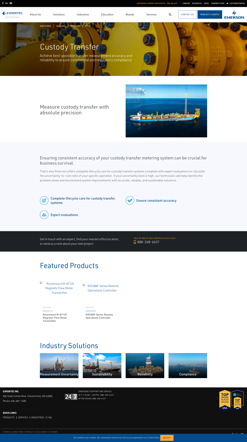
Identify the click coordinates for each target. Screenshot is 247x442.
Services (23, 417)
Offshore (75, 26)
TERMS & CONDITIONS (13, 432)
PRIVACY (30, 432)
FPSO (88, 26)
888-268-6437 (148, 242)
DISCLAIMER (41, 432)
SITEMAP (53, 432)
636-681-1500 (18, 400)
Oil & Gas (60, 26)
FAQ (50, 417)
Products (8, 417)
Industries (45, 26)
